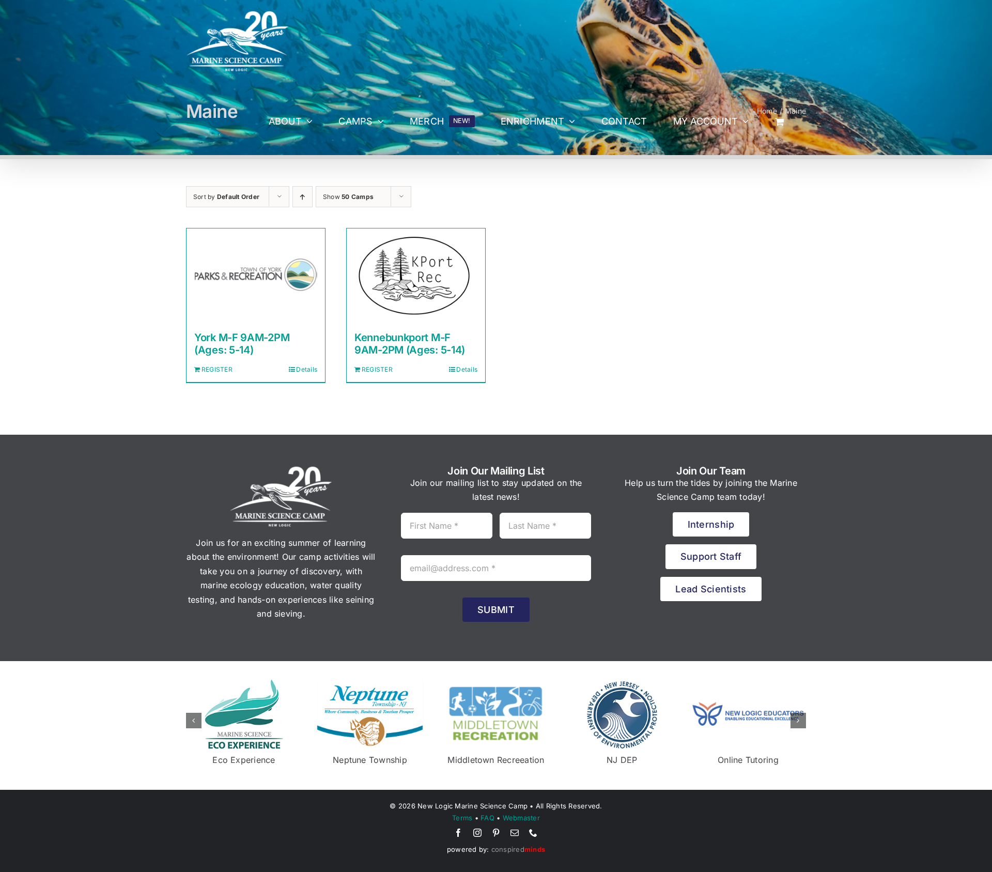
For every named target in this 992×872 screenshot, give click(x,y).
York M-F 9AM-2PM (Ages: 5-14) (241, 343)
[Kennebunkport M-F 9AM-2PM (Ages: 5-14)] (416, 274)
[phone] (533, 833)
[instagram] (477, 833)
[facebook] (458, 833)
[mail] (514, 833)
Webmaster (521, 818)
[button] (194, 720)
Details (306, 369)
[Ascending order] (302, 196)
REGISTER (217, 369)
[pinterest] (496, 833)
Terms (462, 818)
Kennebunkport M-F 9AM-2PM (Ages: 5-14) (409, 343)
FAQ (487, 818)
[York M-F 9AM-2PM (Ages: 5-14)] (256, 274)
